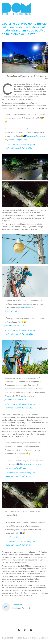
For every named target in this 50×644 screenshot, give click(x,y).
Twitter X (26, 608)
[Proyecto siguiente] (47, 641)
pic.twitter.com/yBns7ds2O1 (18, 139)
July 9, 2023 (27, 147)
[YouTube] (30, 630)
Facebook (16, 608)
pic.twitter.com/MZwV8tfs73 (15, 325)
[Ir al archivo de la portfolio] (42, 641)
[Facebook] (18, 630)
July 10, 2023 (27, 333)
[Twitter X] (24, 630)
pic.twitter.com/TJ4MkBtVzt (15, 399)
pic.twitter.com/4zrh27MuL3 (15, 468)
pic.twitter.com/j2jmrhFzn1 (15, 536)
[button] (46, 9)
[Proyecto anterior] (36, 641)
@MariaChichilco (12, 311)
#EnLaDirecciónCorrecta (35, 136)
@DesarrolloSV (26, 307)
